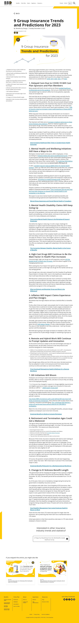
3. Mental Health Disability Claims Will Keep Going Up (16, 77)
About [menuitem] (28, 3)
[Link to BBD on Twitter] (64, 599)
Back (18, 13)
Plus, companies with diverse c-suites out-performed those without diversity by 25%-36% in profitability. (50, 404)
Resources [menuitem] (39, 3)
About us (25, 599)
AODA (31, 614)
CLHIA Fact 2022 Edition (65, 161)
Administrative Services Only (7, 609)
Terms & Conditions (45, 614)
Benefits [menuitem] (17, 3)
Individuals (16, 601)
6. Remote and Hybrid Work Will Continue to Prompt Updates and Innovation (16, 88)
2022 (65, 79)
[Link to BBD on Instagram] (67, 599)
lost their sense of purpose (53, 433)
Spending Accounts (6, 606)
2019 (52, 79)
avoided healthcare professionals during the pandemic (50, 89)
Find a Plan (16, 597)
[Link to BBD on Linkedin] (74, 599)
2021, (59, 79)
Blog (43, 599)
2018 (48, 79)
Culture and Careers (25, 602)
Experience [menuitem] (33, 3)
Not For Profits (17, 606)
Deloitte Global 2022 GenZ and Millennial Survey (53, 156)
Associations (16, 604)
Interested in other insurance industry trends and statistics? (16, 100)
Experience (35, 597)
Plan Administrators (35, 602)
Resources (45, 597)
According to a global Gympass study (49, 179)
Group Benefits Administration (7, 603)
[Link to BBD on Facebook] (69, 599)
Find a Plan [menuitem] (23, 3)
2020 (55, 79)
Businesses (16, 599)
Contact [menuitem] (65, 3)
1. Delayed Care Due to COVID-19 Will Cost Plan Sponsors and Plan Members (15, 70)
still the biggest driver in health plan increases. (49, 260)
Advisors (34, 599)
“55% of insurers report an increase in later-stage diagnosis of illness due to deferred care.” (50, 109)
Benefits (6, 597)
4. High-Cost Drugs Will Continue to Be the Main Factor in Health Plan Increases (16, 81)
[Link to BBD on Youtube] (72, 599)
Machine (51, 617)
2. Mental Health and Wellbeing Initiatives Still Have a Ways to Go (16, 74)
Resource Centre (45, 601)
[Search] (64, 2)
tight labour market (44, 324)
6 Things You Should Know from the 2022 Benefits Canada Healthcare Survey (49, 538)
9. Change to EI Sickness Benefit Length (15, 97)
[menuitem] (62, 3)
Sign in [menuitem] (70, 3)
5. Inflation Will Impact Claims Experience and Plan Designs (16, 85)
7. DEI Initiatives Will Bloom (12, 91)
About (24, 597)
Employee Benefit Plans (7, 600)
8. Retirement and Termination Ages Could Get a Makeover (16, 94)
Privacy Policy (37, 614)
